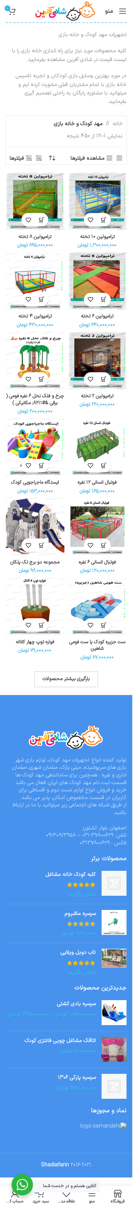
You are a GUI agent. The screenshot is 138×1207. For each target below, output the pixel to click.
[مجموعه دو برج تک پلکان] (35, 526)
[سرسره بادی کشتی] (114, 1012)
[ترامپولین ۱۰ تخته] (97, 201)
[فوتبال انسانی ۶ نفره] (97, 526)
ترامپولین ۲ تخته (97, 396)
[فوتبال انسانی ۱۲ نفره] (97, 447)
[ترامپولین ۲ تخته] (97, 360)
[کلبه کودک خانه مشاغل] (114, 884)
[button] (104, 219)
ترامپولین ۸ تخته (34, 236)
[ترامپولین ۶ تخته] (97, 280)
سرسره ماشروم (80, 914)
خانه (118, 124)
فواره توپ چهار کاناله (35, 642)
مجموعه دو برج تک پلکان (34, 562)
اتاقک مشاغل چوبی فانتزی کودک (60, 1041)
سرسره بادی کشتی (76, 1004)
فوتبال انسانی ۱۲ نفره (97, 482)
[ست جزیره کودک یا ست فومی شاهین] (97, 606)
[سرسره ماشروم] (114, 923)
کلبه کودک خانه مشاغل (71, 874)
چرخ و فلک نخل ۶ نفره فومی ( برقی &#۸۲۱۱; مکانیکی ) (35, 399)
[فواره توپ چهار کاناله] (35, 606)
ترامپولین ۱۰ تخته (97, 236)
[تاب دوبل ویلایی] (114, 962)
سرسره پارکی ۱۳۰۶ (77, 1078)
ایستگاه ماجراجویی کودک (35, 482)
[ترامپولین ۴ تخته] (35, 280)
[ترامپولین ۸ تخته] (35, 201)
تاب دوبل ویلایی (78, 952)
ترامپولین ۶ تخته (97, 316)
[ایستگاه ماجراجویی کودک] (35, 447)
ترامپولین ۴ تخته (35, 316)
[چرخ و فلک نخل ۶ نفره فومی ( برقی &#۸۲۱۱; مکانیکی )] (35, 360)
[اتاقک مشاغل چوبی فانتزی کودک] (114, 1049)
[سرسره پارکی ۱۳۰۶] (114, 1086)
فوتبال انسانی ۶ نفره (97, 562)
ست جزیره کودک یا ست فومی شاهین (97, 645)
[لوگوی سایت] (65, 11)
